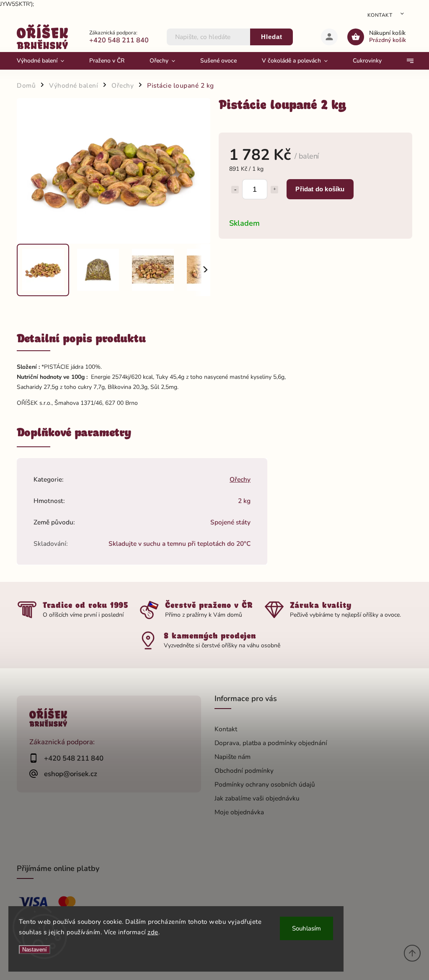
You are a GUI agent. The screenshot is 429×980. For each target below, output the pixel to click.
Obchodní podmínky (244, 770)
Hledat (271, 36)
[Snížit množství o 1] (235, 189)
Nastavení (34, 949)
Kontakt (380, 15)
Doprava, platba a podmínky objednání (270, 742)
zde (152, 932)
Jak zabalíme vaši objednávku (257, 798)
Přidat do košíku (319, 189)
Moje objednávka (239, 812)
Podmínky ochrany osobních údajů (264, 784)
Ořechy (240, 479)
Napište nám (232, 756)
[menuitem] (47, 61)
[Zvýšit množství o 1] (274, 189)
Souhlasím (306, 928)
